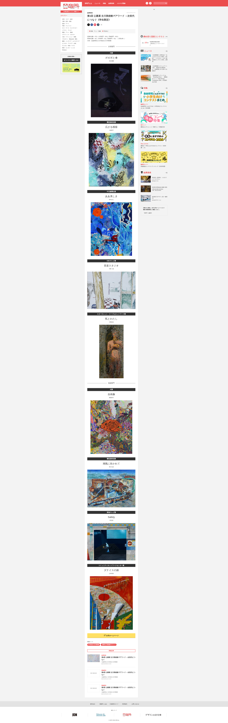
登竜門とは (88, 3)
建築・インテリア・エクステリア (71, 41)
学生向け (64, 50)
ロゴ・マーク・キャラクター (69, 28)
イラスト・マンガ (66, 30)
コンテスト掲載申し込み (72, 60)
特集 (104, 3)
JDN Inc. (117, 720)
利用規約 (124, 704)
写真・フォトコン (66, 25)
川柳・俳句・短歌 (66, 21)
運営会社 (92, 704)
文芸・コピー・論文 (67, 19)
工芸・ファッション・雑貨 (69, 36)
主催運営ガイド (114, 704)
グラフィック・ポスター (68, 34)
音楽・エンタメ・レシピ (68, 48)
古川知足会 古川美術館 (93, 644)
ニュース (97, 3)
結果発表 (111, 3)
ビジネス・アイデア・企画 (69, 43)
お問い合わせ (135, 704)
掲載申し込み (103, 704)
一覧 (166, 51)
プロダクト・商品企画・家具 (69, 39)
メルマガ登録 (121, 3)
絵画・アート (65, 23)
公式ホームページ (112, 635)
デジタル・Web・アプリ (68, 45)
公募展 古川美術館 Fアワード (109, 644)
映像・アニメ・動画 (67, 32)
